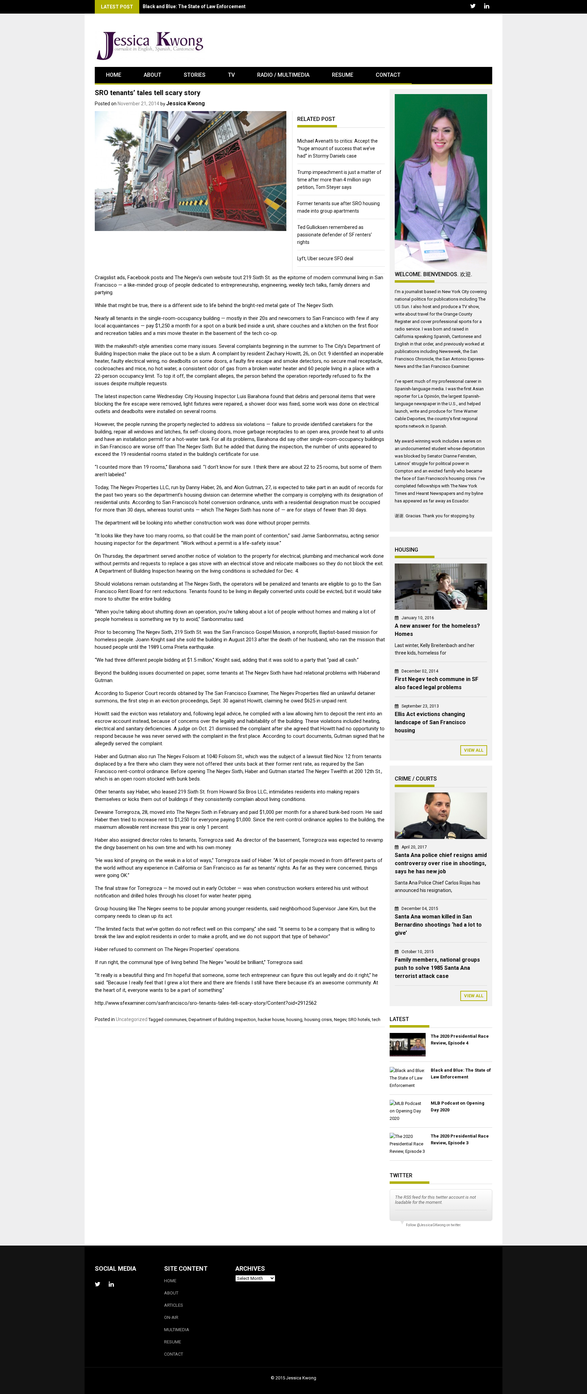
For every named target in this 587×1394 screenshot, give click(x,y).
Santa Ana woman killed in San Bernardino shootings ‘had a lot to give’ (438, 924)
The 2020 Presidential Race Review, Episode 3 (460, 1139)
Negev (340, 1019)
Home (113, 75)
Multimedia (176, 1329)
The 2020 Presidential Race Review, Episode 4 (460, 1040)
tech (376, 1019)
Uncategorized (131, 1019)
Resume (342, 75)
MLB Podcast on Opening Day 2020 (457, 1106)
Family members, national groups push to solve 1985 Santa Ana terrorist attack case (437, 968)
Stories (195, 75)
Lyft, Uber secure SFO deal (325, 258)
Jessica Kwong (185, 103)
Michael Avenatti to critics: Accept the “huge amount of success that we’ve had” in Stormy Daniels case (337, 148)
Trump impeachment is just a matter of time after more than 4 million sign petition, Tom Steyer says (339, 179)
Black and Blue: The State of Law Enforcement (194, 6)
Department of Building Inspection (222, 1019)
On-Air (171, 1317)
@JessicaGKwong (431, 1225)
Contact (388, 75)
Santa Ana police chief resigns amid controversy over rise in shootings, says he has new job (441, 863)
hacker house (271, 1019)
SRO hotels (359, 1019)
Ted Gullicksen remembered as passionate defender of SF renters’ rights (334, 235)
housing (294, 1019)
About (152, 75)
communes (175, 1019)
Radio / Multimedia (283, 75)
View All (473, 750)
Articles (173, 1305)
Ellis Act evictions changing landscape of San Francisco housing (430, 722)
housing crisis (318, 1019)
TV (231, 75)
